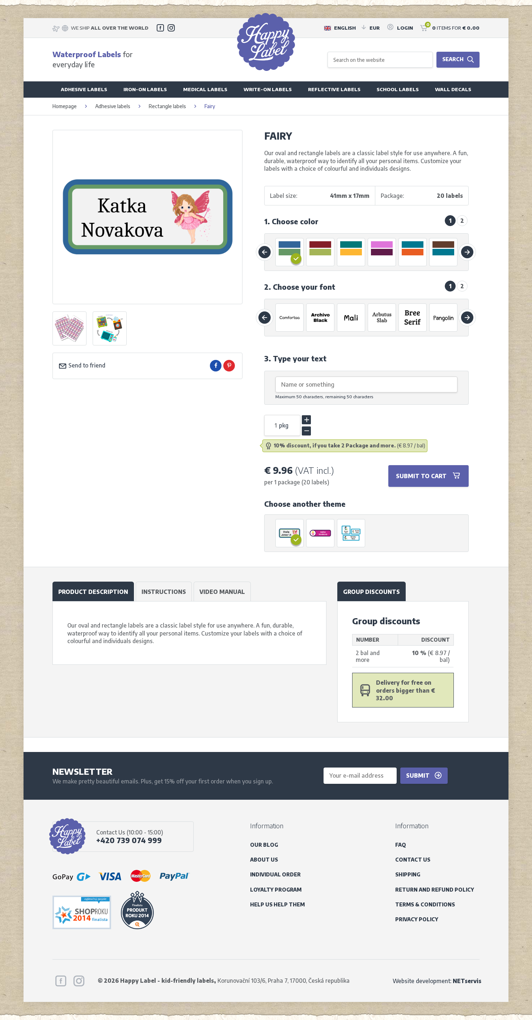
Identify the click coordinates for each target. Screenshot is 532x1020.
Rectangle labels (167, 106)
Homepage (64, 106)
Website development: (437, 980)
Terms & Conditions (425, 904)
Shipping (407, 874)
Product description (93, 591)
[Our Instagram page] (171, 28)
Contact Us (412, 860)
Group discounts (371, 591)
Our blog (264, 845)
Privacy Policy (416, 919)
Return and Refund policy (434, 890)
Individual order (275, 874)
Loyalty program (275, 890)
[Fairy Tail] (351, 533)
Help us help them (277, 904)
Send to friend (86, 365)
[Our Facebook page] (160, 28)
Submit (418, 775)
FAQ (400, 845)
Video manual (222, 591)
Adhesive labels (112, 106)
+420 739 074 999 (129, 840)
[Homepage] (266, 42)
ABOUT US (264, 860)
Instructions (164, 591)
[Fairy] (289, 533)
